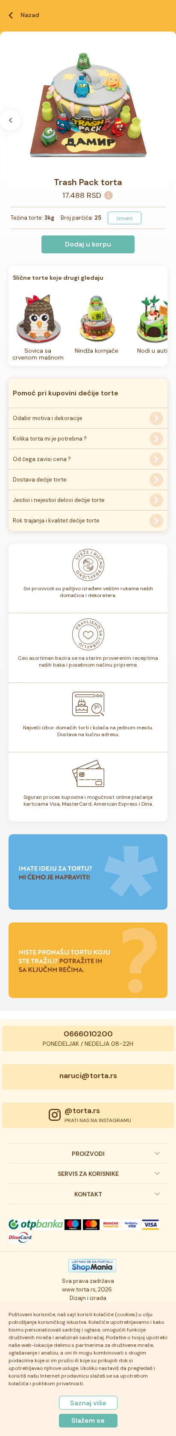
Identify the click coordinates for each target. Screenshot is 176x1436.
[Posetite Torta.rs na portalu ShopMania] (92, 1268)
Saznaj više (88, 1402)
